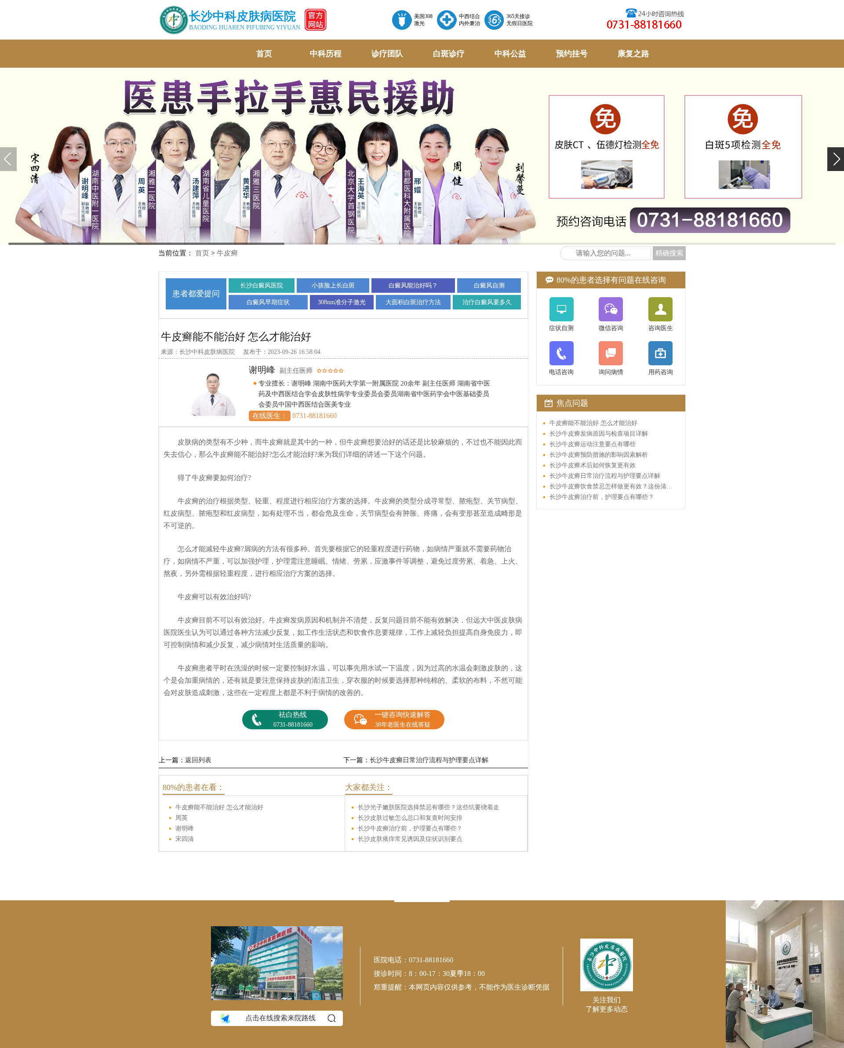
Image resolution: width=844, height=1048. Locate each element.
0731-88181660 (293, 719)
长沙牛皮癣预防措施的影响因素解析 (598, 454)
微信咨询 (611, 328)
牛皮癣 (227, 253)
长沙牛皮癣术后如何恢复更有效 (592, 465)
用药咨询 (660, 372)
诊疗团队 (387, 53)
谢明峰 (184, 828)
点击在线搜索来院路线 (280, 1018)
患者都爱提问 (196, 293)
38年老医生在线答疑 (403, 719)
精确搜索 (669, 253)
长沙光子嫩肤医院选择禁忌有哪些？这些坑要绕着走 (428, 807)
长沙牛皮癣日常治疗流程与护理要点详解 (429, 760)
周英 (181, 818)
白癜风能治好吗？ (413, 285)
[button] (835, 159)
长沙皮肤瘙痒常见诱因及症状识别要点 (410, 839)
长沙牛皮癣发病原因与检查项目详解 (598, 433)
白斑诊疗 (449, 53)
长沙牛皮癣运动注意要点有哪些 (592, 444)
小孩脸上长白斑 (333, 285)
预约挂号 (572, 53)
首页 (264, 53)
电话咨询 (561, 372)
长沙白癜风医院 (261, 285)
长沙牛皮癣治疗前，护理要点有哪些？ (410, 828)
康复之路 (633, 53)
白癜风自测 (489, 285)
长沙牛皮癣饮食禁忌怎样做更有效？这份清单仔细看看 (613, 486)
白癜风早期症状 (268, 302)
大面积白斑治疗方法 (413, 302)
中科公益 (510, 53)
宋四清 (184, 839)
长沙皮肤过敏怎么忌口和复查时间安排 (410, 818)
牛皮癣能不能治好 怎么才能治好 (219, 807)
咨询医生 (660, 328)
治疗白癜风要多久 (487, 302)
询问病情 (611, 372)
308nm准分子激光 (342, 302)
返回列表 (198, 760)
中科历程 (326, 53)
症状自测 (561, 328)
